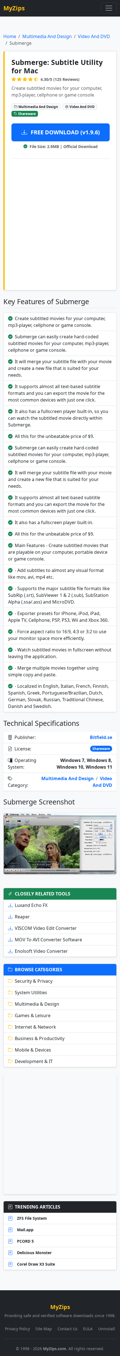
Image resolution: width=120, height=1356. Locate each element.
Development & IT (34, 1061)
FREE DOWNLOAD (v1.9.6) (64, 132)
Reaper (22, 917)
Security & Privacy (33, 981)
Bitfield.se (101, 737)
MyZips (14, 8)
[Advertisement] (60, 223)
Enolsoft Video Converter (41, 951)
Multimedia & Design (37, 1004)
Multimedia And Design (47, 36)
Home (9, 36)
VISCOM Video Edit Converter (46, 928)
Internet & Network (35, 1027)
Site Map (43, 1328)
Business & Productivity (39, 1038)
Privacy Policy (17, 1328)
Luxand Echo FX (31, 905)
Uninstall (106, 1328)
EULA (88, 1328)
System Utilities (31, 992)
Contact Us (67, 1328)
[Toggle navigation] (109, 8)
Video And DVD (94, 36)
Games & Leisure (33, 1015)
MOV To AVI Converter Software (48, 940)
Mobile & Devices (33, 1050)
